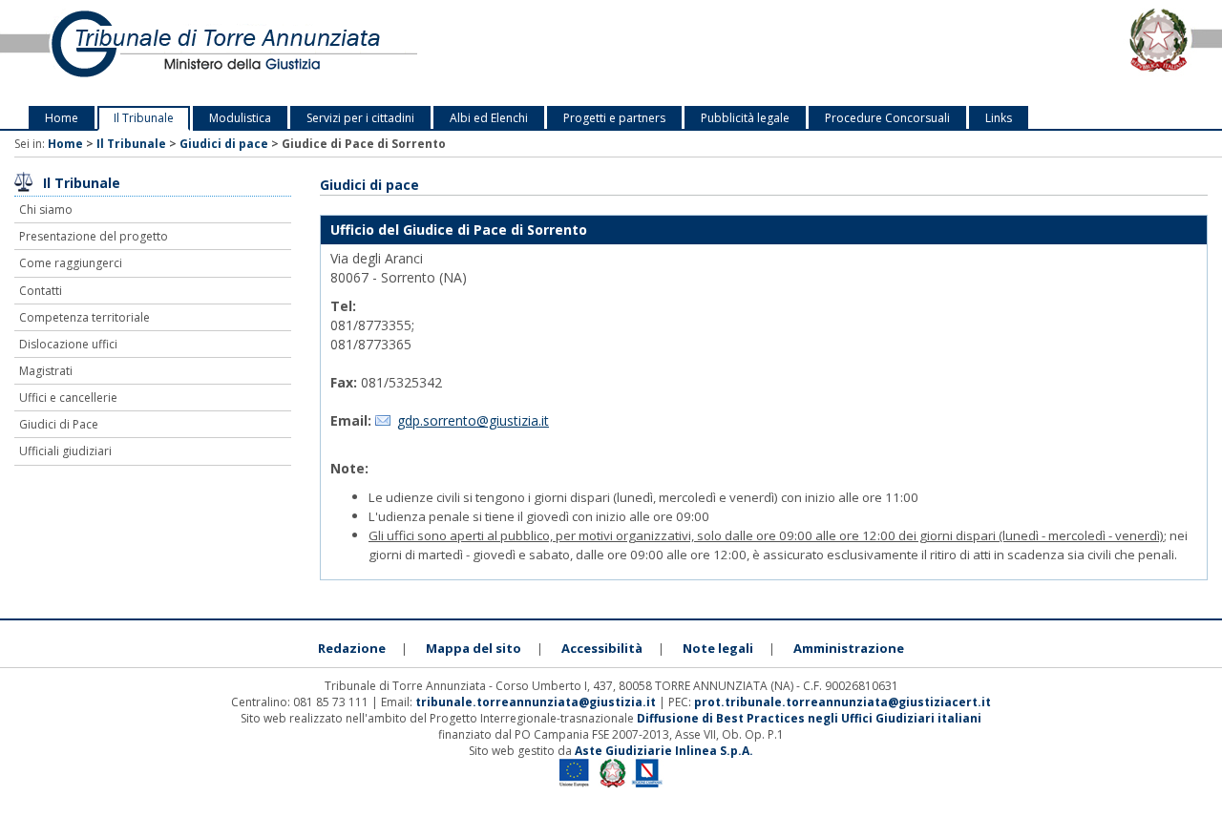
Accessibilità (602, 648)
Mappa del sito (473, 648)
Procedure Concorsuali (887, 118)
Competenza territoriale (84, 317)
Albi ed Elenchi (489, 118)
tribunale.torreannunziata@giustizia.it (537, 702)
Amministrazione (848, 648)
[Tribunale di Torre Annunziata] (254, 53)
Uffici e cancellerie (68, 397)
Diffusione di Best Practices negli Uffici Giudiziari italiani (809, 718)
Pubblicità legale (745, 118)
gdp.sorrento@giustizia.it (473, 420)
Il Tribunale (144, 118)
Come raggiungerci (70, 263)
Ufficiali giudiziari (65, 451)
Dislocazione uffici (68, 344)
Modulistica (240, 118)
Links (998, 118)
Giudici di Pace (58, 424)
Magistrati (46, 371)
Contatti (40, 291)
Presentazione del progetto (93, 236)
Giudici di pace (223, 144)
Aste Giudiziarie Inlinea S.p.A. (664, 751)
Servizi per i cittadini (360, 118)
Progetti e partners (614, 118)
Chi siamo (46, 209)
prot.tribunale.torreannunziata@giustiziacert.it (842, 702)
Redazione (352, 648)
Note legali (718, 648)
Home (61, 118)
